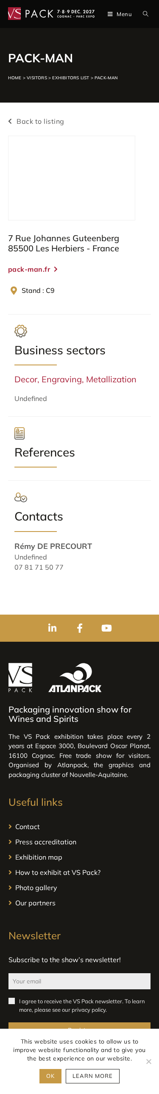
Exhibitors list (70, 78)
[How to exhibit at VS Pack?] (79, 872)
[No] (148, 1061)
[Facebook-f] (79, 628)
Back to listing (39, 121)
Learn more (93, 1075)
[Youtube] (107, 628)
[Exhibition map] (79, 857)
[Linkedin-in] (52, 628)
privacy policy (89, 1009)
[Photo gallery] (79, 887)
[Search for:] (144, 14)
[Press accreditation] (79, 842)
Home (15, 78)
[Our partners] (79, 903)
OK (50, 1075)
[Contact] (79, 826)
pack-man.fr (29, 269)
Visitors (37, 78)
